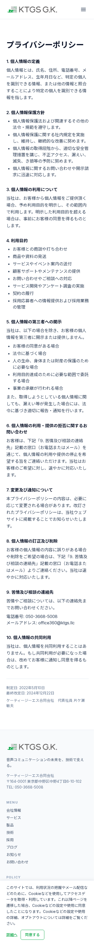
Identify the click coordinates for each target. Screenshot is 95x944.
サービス (13, 817)
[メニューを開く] (83, 9)
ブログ (11, 847)
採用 (10, 840)
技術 (10, 832)
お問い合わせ (17, 862)
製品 (10, 825)
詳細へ (11, 934)
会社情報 (13, 810)
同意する (32, 934)
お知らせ (13, 854)
